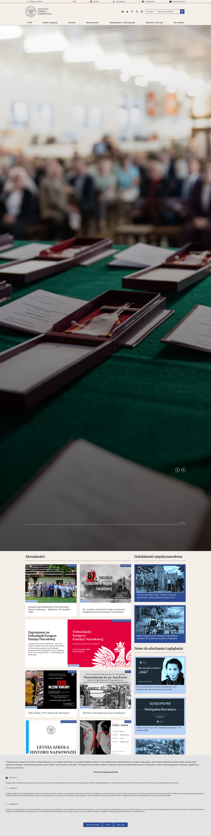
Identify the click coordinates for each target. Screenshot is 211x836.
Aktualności (35, 616)
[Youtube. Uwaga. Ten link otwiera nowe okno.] (127, 11)
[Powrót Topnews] (183, 520)
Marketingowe (13, 804)
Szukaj (182, 11)
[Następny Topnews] (177, 520)
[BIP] (74, 1)
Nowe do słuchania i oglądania (158, 707)
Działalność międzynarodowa (158, 616)
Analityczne (13, 788)
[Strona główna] (30, 11)
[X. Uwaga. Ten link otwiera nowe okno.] (137, 11)
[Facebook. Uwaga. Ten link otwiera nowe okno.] (132, 11)
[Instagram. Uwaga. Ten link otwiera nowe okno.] (142, 11)
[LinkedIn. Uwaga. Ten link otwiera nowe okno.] (123, 11)
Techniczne (13, 777)
